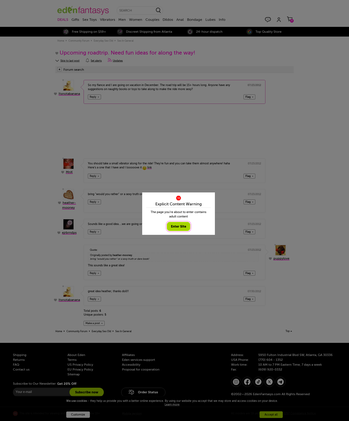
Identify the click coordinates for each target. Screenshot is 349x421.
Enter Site (178, 226)
